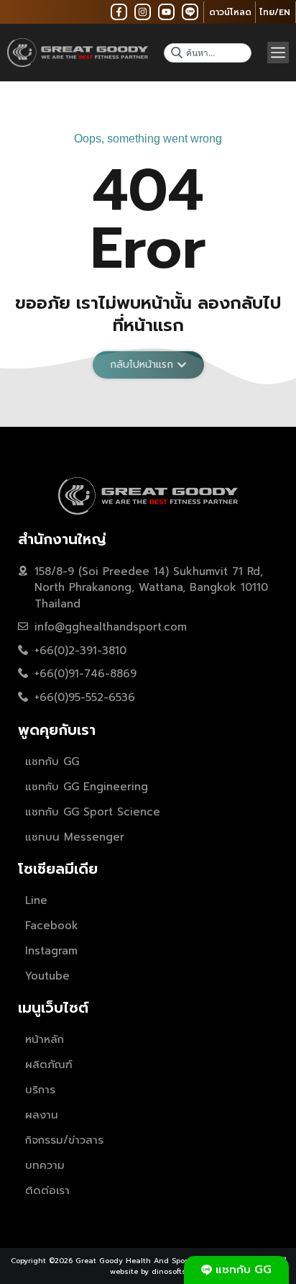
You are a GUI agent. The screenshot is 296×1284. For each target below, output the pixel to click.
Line (36, 900)
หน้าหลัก (44, 1039)
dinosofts (169, 1271)
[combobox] (207, 53)
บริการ (40, 1089)
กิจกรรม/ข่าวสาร (64, 1140)
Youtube (47, 976)
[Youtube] (166, 12)
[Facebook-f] (119, 12)
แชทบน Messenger (74, 837)
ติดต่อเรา (47, 1190)
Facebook (51, 925)
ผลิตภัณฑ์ (49, 1064)
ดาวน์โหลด (230, 12)
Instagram (51, 951)
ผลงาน (41, 1115)
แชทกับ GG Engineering (86, 786)
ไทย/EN (274, 12)
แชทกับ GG (52, 761)
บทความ (45, 1165)
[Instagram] (142, 12)
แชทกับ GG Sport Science (92, 812)
